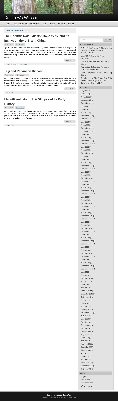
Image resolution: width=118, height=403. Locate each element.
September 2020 (87, 169)
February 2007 (86, 362)
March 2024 (85, 125)
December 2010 (87, 294)
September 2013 (87, 256)
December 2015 (87, 228)
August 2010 (85, 300)
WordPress (52, 397)
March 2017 (85, 212)
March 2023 (85, 137)
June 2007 (85, 356)
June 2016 (85, 222)
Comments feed (87, 383)
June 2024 (85, 122)
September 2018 (87, 194)
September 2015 (87, 231)
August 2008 (85, 334)
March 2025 (85, 112)
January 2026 (86, 100)
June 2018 (85, 197)
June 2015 (85, 234)
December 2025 (87, 103)
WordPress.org (86, 386)
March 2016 (85, 225)
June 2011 (85, 284)
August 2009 (85, 316)
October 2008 (86, 331)
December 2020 (87, 165)
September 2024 (87, 119)
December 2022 (87, 140)
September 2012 (87, 269)
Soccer (61, 24)
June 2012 (85, 272)
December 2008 (87, 328)
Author (71, 24)
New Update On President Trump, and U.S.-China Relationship (95, 68)
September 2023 (87, 131)
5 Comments (20, 44)
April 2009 (84, 322)
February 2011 (86, 291)
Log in (83, 376)
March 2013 (85, 262)
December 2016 (87, 215)
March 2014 (85, 250)
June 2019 (85, 184)
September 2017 (87, 206)
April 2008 (84, 341)
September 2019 (87, 181)
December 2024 (87, 115)
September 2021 (87, 156)
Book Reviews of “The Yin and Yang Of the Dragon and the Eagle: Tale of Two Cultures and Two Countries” (96, 80)
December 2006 (87, 366)
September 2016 (87, 219)
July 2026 (84, 90)
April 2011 (84, 287)
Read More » (70, 60)
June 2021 (85, 159)
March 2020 (85, 175)
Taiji (44, 24)
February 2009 (86, 325)
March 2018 (85, 200)
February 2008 (86, 344)
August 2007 (85, 353)
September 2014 (87, 244)
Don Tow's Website (21, 17)
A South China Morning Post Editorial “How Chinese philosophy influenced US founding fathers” (96, 50)
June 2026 (85, 94)
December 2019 (87, 178)
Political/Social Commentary (26, 24)
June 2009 (85, 319)
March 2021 (85, 162)
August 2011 (85, 281)
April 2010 (84, 306)
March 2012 (85, 275)
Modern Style (59, 397)
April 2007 (84, 359)
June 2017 (85, 209)
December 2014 (87, 240)
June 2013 (85, 259)
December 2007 (87, 347)
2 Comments (20, 108)
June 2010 (85, 303)
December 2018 (87, 190)
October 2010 (86, 297)
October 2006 (86, 369)
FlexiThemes (73, 397)
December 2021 (87, 153)
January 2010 (86, 309)
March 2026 (85, 97)
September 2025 (87, 106)
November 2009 (87, 312)
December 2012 (87, 265)
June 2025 (85, 109)
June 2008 (85, 337)
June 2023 (85, 134)
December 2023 (87, 128)
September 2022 (87, 144)
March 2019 (85, 187)
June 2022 (85, 147)
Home (8, 24)
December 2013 (87, 253)
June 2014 (85, 247)
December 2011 (87, 278)
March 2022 (85, 150)
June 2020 (85, 172)
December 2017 (87, 203)
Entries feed (85, 379)
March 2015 (85, 237)
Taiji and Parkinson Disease (23, 71)
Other (52, 24)
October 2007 (86, 350)
